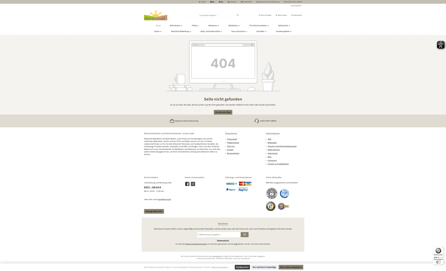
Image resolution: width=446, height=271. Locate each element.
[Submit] (245, 234)
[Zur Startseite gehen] (155, 15)
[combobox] (208, 15)
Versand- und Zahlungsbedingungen (282, 146)
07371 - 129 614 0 (152, 187)
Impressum (272, 160)
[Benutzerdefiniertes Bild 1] (231, 183)
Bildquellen (272, 142)
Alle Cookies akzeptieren (291, 267)
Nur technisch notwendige (264, 267)
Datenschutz (273, 153)
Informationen (273, 133)
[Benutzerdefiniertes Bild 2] (245, 183)
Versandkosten (217, 256)
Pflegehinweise (233, 142)
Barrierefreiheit (233, 153)
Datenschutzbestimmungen (196, 244)
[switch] (438, 262)
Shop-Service (231, 133)
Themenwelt (232, 139)
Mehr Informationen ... (220, 267)
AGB (269, 139)
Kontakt (230, 150)
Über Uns (231, 146)
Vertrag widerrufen (154, 211)
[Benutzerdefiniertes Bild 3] (231, 189)
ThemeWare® (245, 258)
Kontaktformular (164, 199)
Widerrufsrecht (274, 150)
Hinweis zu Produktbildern (278, 164)
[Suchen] (238, 15)
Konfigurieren (242, 267)
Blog (269, 157)
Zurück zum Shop (223, 112)
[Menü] (442, 248)
